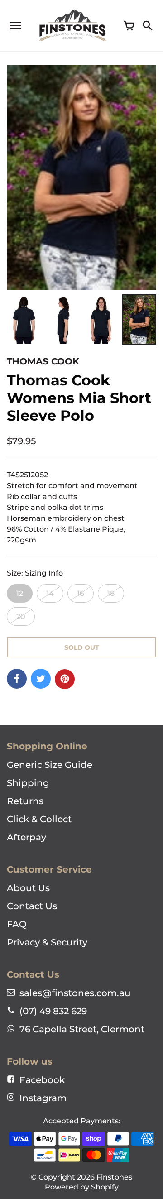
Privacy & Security (47, 942)
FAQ (17, 924)
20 (20, 616)
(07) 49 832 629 (53, 1011)
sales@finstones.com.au (75, 993)
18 (111, 593)
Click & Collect (39, 819)
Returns (25, 801)
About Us (28, 887)
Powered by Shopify (82, 1187)
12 (19, 593)
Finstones (114, 1177)
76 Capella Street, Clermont (81, 1029)
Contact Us (32, 906)
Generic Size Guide (49, 764)
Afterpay (26, 837)
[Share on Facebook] (17, 679)
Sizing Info (44, 573)
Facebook (42, 1079)
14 (50, 593)
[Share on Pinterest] (65, 679)
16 (80, 593)
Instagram (43, 1098)
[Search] (147, 26)
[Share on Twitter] (41, 679)
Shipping (28, 782)
